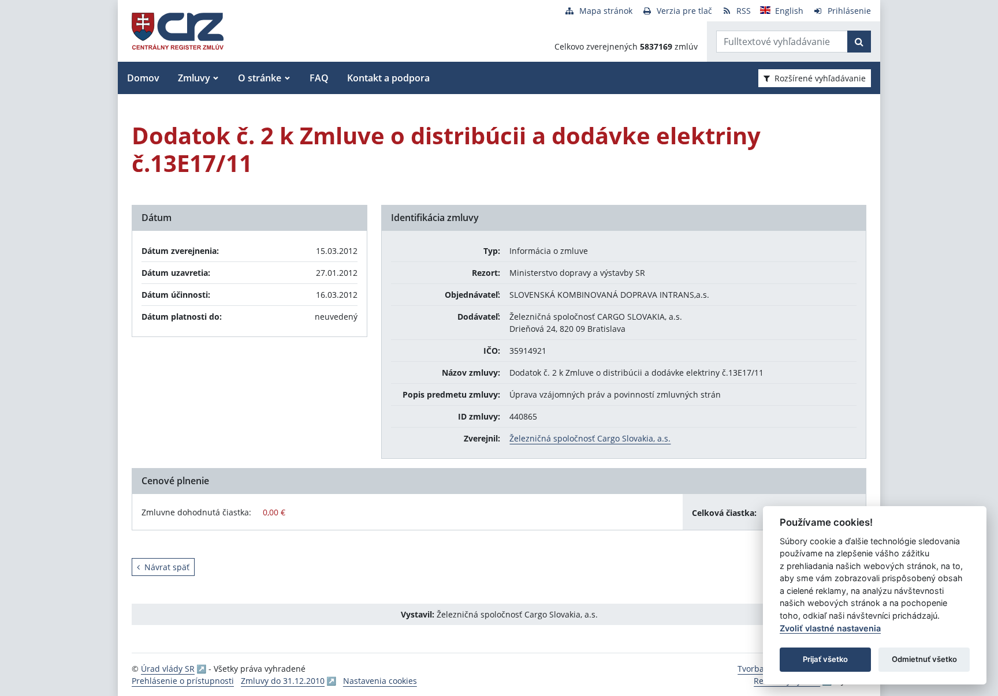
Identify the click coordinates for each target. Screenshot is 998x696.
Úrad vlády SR (168, 668)
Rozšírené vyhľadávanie (820, 78)
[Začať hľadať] (859, 42)
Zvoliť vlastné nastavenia (830, 628)
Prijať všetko (825, 659)
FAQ (319, 78)
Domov (143, 78)
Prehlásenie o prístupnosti (183, 680)
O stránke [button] (259, 78)
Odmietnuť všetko (924, 659)
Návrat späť (166, 567)
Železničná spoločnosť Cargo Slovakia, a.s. (590, 438)
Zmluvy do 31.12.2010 (283, 680)
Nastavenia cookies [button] (380, 680)
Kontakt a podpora (388, 78)
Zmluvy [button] (194, 78)
